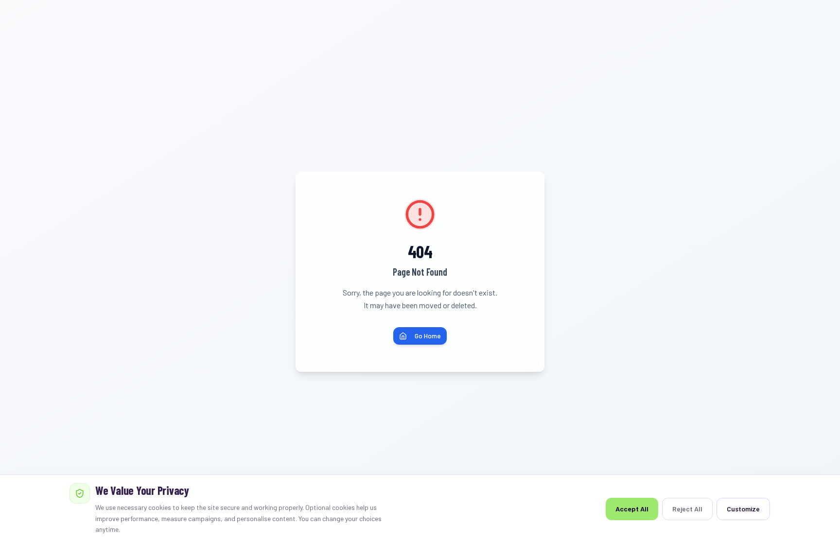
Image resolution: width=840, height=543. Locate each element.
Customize (743, 509)
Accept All (631, 509)
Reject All (687, 509)
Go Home (428, 336)
